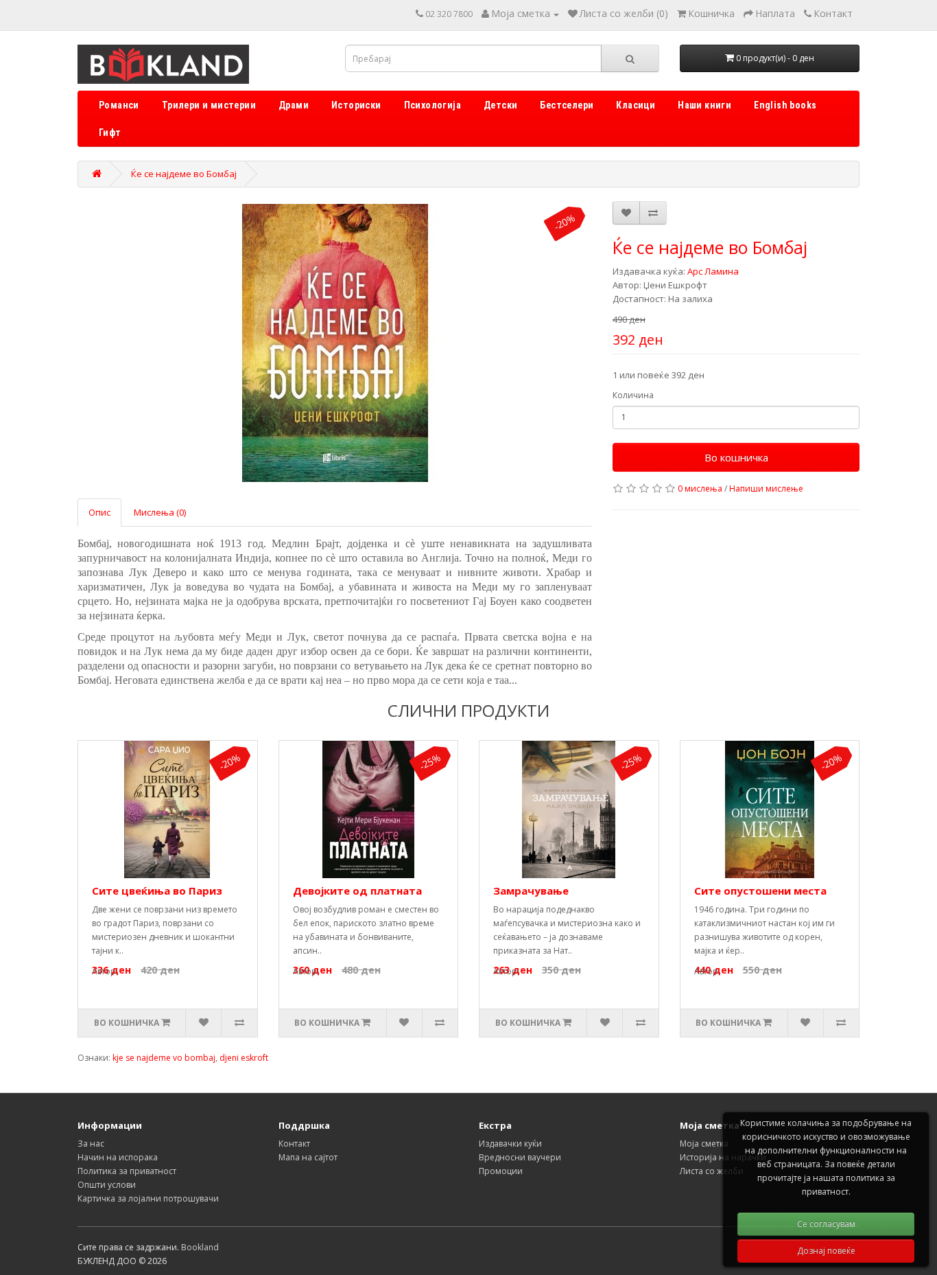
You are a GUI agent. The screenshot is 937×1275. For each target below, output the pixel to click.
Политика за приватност (127, 1171)
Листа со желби (712, 1171)
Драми (293, 105)
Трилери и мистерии (209, 105)
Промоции (501, 1171)
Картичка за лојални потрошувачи (148, 1198)
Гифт (110, 132)
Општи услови (107, 1185)
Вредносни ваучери (520, 1157)
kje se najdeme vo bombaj (163, 1058)
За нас (91, 1143)
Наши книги (704, 105)
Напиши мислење (766, 488)
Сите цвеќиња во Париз (157, 890)
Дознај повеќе (826, 1250)
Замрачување (531, 890)
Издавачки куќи (510, 1143)
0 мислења (700, 488)
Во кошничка (736, 457)
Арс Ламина (713, 271)
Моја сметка (704, 1143)
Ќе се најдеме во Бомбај (184, 174)
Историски (356, 105)
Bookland (200, 1247)
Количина (633, 395)
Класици (635, 105)
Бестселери (566, 105)
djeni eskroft (244, 1058)
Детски (500, 105)
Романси (119, 105)
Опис (99, 512)
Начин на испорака (118, 1157)
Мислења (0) (160, 512)
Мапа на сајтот (307, 1157)
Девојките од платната (357, 890)
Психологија (432, 105)
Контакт (294, 1143)
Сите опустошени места (760, 890)
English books (785, 105)
